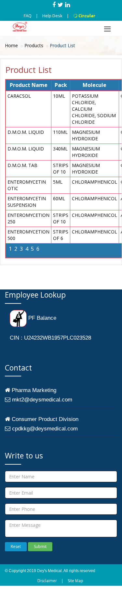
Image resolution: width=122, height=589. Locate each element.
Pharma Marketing (33, 390)
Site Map (75, 580)
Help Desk (52, 16)
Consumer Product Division (44, 419)
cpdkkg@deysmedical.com (44, 429)
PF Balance (41, 318)
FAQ (28, 16)
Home (11, 45)
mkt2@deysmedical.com (41, 400)
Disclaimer (47, 580)
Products (33, 45)
